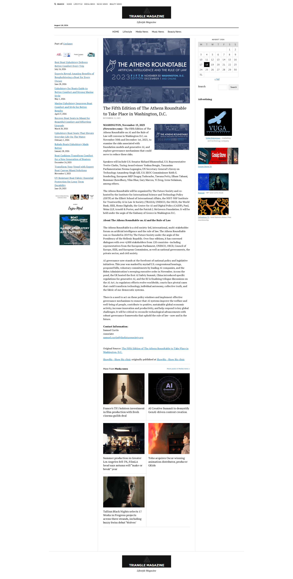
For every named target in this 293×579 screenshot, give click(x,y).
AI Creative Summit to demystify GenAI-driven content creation (168, 410)
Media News (89, 4)
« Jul (217, 79)
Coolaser (68, 43)
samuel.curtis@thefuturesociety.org (123, 337)
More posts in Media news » (178, 368)
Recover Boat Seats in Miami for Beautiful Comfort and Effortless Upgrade (73, 121)
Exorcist (201, 193)
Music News (102, 4)
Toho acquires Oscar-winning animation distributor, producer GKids (167, 461)
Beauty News (116, 4)
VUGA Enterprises (213, 138)
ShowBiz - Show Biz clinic (117, 359)
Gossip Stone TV (205, 166)
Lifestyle (78, 4)
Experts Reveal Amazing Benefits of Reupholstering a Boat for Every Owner (74, 77)
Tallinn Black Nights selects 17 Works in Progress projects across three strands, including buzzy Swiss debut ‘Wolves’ (122, 517)
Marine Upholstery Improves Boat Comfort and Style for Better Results (73, 107)
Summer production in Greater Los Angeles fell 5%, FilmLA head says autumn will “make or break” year (122, 463)
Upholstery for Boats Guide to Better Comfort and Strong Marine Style (74, 92)
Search (202, 86)
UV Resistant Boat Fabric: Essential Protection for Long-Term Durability (74, 181)
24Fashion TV (203, 217)
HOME (69, 4)
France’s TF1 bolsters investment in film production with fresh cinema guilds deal (124, 411)
